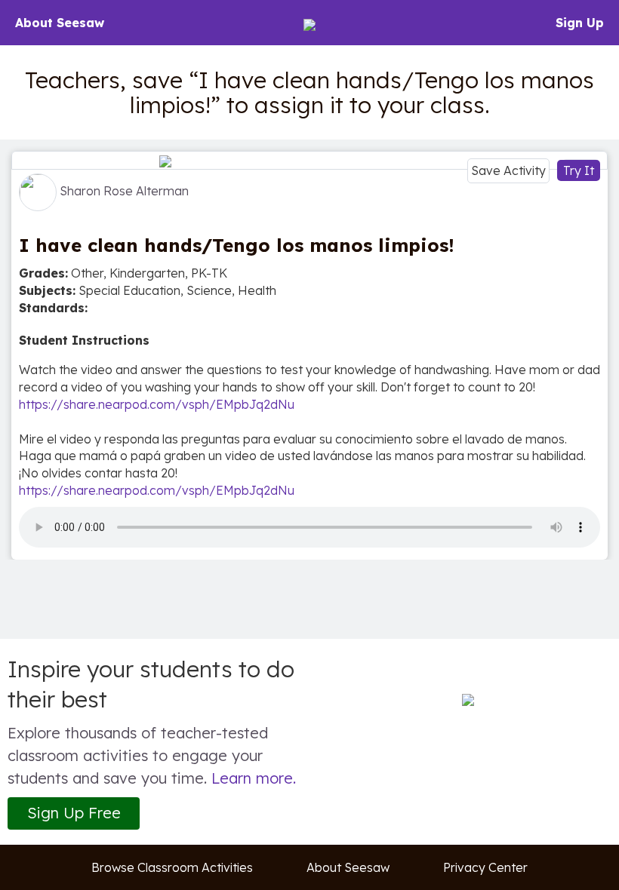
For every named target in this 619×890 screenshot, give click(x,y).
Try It (578, 170)
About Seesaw (59, 22)
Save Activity (508, 170)
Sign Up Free (74, 812)
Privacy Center (485, 867)
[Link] (309, 160)
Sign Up (580, 22)
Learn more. (253, 778)
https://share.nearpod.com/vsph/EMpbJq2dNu (156, 404)
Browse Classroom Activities (172, 867)
